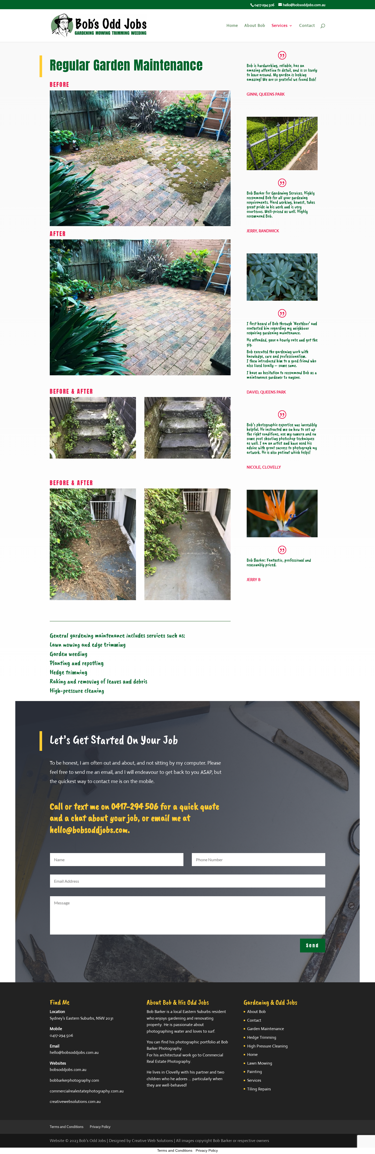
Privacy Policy (100, 1126)
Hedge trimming (69, 672)
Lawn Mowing (259, 1063)
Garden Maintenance (265, 1028)
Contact (307, 26)
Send (312, 945)
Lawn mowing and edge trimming (88, 644)
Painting (254, 1071)
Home (232, 26)
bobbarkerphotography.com (74, 1080)
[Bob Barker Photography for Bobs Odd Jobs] (93, 457)
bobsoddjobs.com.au (68, 1069)
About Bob (254, 26)
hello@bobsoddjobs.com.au (74, 1052)
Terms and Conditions (66, 1126)
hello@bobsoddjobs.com (89, 829)
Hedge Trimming (261, 1037)
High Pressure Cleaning (267, 1046)
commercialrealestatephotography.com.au (86, 1091)
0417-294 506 (134, 806)
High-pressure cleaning (77, 690)
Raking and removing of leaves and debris (98, 681)
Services (280, 26)
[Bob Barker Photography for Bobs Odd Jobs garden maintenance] (93, 599)
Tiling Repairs (259, 1089)
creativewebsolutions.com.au (75, 1101)
